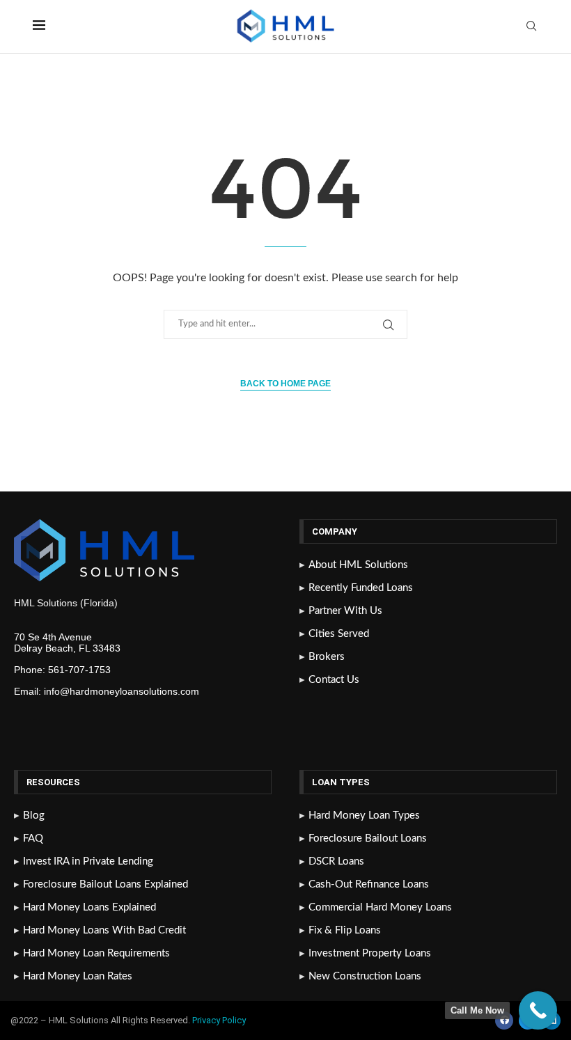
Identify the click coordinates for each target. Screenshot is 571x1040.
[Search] (531, 27)
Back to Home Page (285, 383)
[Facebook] (504, 1020)
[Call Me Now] (538, 1010)
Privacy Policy (220, 1020)
